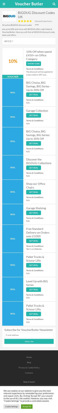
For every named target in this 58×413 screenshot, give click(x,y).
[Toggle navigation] (4, 4)
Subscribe (29, 341)
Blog (29, 362)
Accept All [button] (27, 406)
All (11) (7, 41)
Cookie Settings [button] (11, 406)
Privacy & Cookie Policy (29, 367)
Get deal (33, 94)
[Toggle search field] (54, 4)
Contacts (29, 373)
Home (29, 357)
